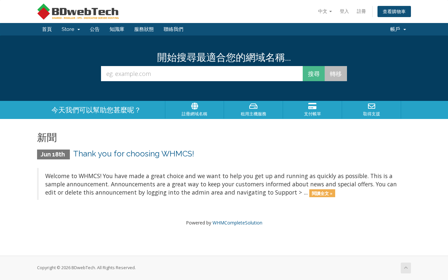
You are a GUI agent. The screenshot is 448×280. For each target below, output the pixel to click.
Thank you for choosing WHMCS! (133, 153)
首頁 (47, 29)
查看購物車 (394, 11)
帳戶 (396, 29)
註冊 (361, 11)
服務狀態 (144, 29)
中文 (323, 11)
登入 (344, 11)
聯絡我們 (173, 29)
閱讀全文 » (322, 193)
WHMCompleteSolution (237, 223)
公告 (95, 29)
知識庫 (117, 29)
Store (69, 29)
